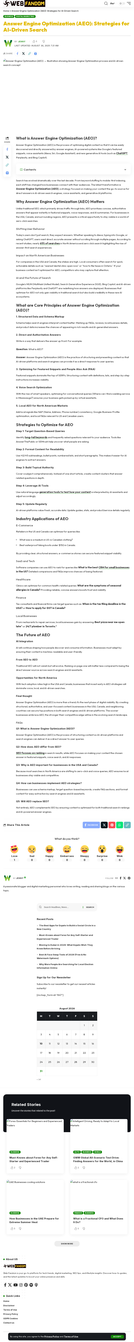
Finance (78, 1213)
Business (9, 16)
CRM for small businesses (114, 567)
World (97, 1152)
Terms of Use (71, 1336)
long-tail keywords (36, 437)
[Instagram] (20, 1285)
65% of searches (50, 243)
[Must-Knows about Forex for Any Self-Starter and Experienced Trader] (35, 1136)
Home (6, 11)
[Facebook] (120, 878)
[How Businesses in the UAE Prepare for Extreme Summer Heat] (35, 1197)
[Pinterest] (129, 878)
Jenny (21, 41)
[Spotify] (31, 1285)
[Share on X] (23, 53)
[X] (124, 878)
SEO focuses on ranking (30, 753)
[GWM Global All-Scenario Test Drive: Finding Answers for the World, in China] (98, 1136)
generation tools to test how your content (65, 492)
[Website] (116, 878)
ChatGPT (121, 153)
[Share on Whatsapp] (119, 825)
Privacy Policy (51, 1336)
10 (41, 1043)
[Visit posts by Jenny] (7, 878)
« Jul (39, 1079)
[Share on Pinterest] (112, 825)
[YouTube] (15, 1285)
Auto (77, 1152)
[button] (117, 1336)
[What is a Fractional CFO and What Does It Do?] (98, 1197)
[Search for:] (62, 907)
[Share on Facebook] (17, 53)
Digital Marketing (25, 16)
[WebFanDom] (24, 3)
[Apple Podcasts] (36, 1285)
